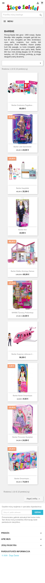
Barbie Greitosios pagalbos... (23, 105)
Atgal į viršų (34, 498)
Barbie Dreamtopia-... (22, 478)
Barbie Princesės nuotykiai (22, 437)
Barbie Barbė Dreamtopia (22, 396)
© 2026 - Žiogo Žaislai (10, 555)
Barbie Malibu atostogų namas (22, 271)
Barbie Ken (22, 230)
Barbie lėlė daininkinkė (22, 147)
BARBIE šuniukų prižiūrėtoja (22, 313)
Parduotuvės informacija (15, 551)
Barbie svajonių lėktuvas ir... (23, 354)
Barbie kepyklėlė (22, 188)
